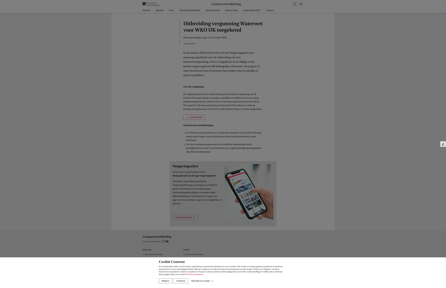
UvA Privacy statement (194, 274)
